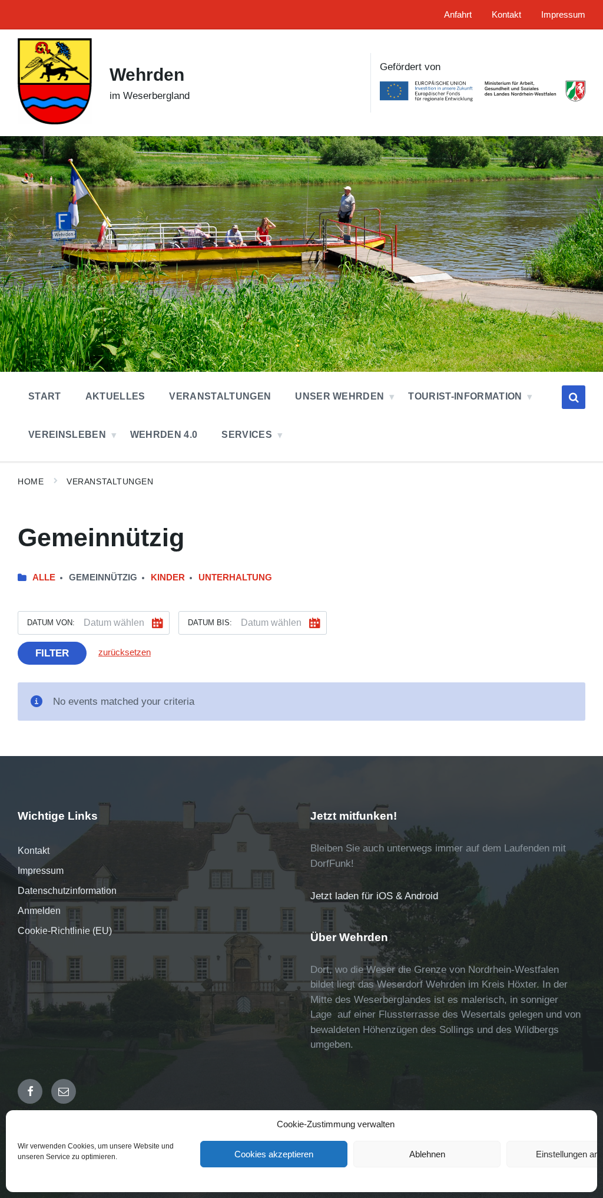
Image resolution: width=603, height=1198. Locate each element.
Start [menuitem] (44, 396)
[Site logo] (55, 121)
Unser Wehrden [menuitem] (339, 396)
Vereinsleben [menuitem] (67, 435)
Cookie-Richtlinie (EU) (65, 931)
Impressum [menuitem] (563, 14)
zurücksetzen (124, 652)
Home (31, 481)
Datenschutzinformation (67, 891)
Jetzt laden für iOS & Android (374, 896)
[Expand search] (573, 397)
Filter (52, 653)
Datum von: (51, 622)
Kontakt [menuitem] (506, 14)
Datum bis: (210, 622)
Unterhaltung (235, 577)
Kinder (168, 577)
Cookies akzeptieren (273, 1154)
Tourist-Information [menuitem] (465, 396)
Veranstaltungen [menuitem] (220, 396)
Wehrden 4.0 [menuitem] (164, 435)
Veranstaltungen (110, 481)
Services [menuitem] (246, 435)
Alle (43, 577)
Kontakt (33, 851)
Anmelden (39, 911)
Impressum (41, 871)
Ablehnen (427, 1154)
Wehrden (147, 74)
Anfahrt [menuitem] (458, 14)
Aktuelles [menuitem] (115, 396)
